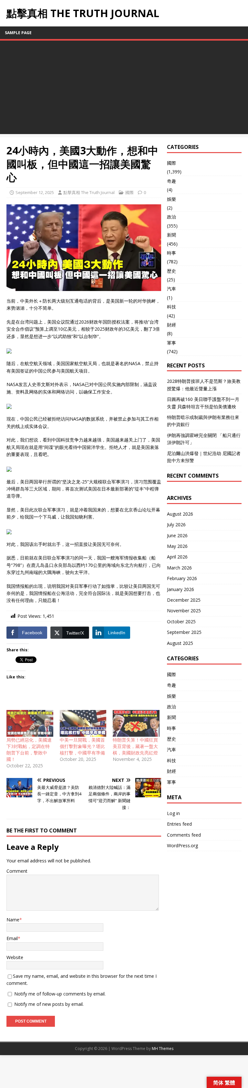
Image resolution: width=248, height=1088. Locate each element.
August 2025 (180, 643)
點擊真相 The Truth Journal (89, 192)
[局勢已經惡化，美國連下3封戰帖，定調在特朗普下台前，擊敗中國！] (29, 723)
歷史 (171, 271)
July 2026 (176, 524)
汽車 (171, 289)
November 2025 (184, 610)
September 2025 (184, 632)
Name (12, 920)
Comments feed (184, 835)
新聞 (171, 235)
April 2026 (177, 557)
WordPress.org (182, 845)
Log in (173, 813)
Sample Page (18, 32)
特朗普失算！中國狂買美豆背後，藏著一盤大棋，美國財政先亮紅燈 (135, 746)
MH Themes (162, 1048)
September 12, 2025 (35, 192)
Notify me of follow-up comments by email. (60, 994)
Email (12, 938)
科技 (171, 307)
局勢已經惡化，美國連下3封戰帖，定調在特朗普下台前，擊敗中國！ (29, 749)
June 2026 (177, 535)
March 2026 (179, 568)
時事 (171, 253)
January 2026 (180, 589)
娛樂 (171, 199)
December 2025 (184, 600)
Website (14, 957)
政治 (171, 217)
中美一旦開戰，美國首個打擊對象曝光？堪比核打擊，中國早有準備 (82, 746)
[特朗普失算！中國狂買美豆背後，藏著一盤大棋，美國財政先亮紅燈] (136, 723)
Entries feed (179, 824)
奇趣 (171, 181)
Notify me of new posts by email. (49, 1004)
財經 (171, 325)
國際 (129, 192)
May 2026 (177, 546)
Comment (16, 871)
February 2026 (182, 578)
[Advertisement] (124, 89)
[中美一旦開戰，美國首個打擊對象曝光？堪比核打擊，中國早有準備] (83, 723)
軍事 (171, 343)
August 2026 (180, 514)
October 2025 (181, 621)
